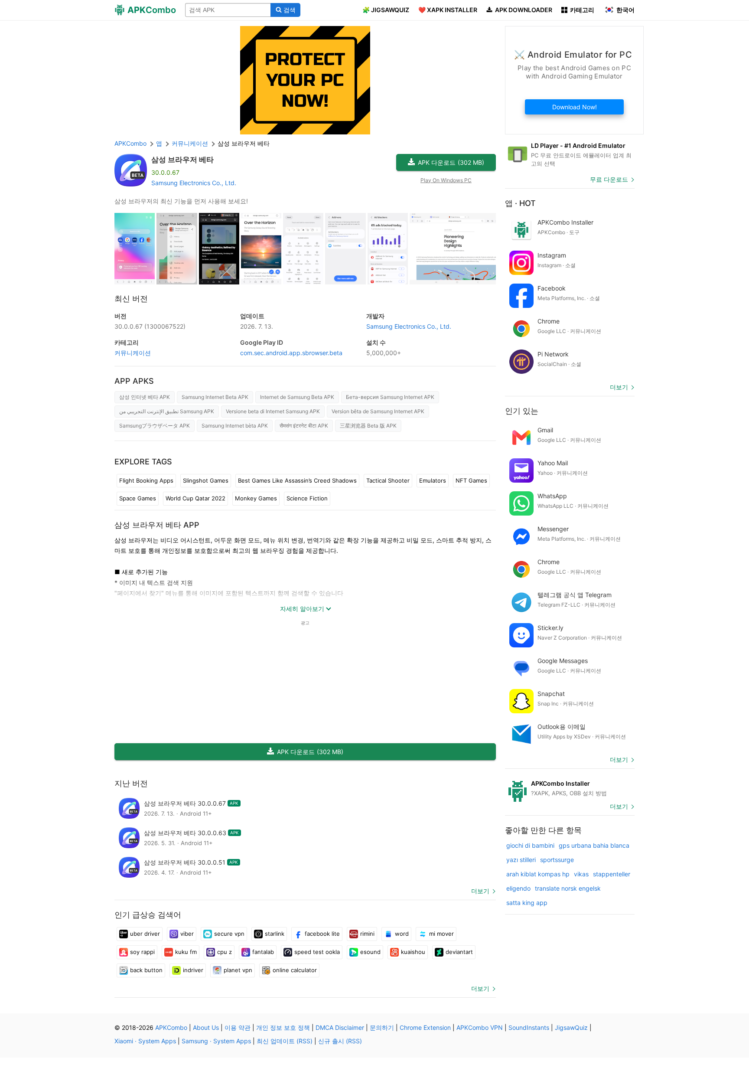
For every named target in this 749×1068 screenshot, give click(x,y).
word (402, 933)
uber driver (145, 933)
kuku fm (186, 951)
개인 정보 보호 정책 (283, 1027)
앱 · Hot (520, 203)
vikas (581, 874)
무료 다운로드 (609, 179)
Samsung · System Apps (216, 1041)
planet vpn (238, 970)
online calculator (295, 970)
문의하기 (382, 1027)
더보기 (480, 891)
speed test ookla (317, 951)
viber (187, 933)
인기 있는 (521, 410)
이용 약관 (238, 1027)
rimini (367, 933)
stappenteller (611, 874)
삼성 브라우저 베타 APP (156, 524)
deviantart (459, 951)
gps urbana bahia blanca (594, 845)
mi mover (441, 933)
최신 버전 (131, 298)
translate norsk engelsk (568, 888)
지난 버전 (131, 783)
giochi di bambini (530, 845)
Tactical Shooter (388, 480)
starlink (274, 933)
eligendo (518, 888)
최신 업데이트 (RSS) (285, 1041)
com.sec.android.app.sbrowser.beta (291, 352)
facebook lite (322, 933)
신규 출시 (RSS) (340, 1041)
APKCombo (130, 143)
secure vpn (229, 933)
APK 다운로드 (451, 162)
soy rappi (142, 951)
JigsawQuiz (571, 1027)
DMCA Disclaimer (340, 1027)
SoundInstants (528, 1027)
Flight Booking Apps (146, 480)
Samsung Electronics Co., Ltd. (193, 182)
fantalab (263, 951)
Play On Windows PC (446, 180)
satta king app (526, 902)
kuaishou (413, 951)
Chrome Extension (425, 1027)
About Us (206, 1027)
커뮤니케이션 (132, 352)
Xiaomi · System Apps (145, 1041)
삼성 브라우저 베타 (182, 159)
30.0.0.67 (150, 326)
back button (146, 970)
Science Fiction (307, 498)
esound (370, 951)
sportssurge (557, 859)
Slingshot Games (205, 480)
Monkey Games (256, 498)
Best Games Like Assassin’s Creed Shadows (297, 480)
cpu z (224, 951)
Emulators (432, 480)
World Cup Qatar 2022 (195, 498)
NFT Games (471, 480)
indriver (193, 970)
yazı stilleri (521, 859)
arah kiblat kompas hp (538, 874)
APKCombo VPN (479, 1027)
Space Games (137, 498)
